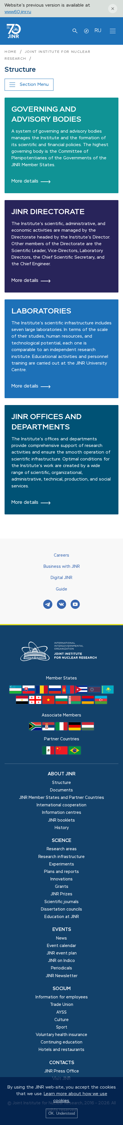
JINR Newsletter (62, 976)
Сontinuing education (61, 1042)
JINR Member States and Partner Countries (61, 798)
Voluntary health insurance (61, 1035)
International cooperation (61, 805)
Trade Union (61, 1005)
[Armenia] (88, 703)
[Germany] (75, 729)
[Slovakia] (29, 692)
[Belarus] (75, 703)
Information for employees (61, 997)
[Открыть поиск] (75, 31)
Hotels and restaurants (61, 1050)
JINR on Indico (61, 961)
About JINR (62, 774)
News (61, 938)
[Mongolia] (68, 692)
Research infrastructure (61, 857)
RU (97, 30)
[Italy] (62, 729)
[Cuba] (81, 692)
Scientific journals (61, 902)
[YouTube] (75, 605)
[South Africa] (35, 729)
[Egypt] (22, 703)
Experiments (61, 864)
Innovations (61, 879)
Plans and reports (61, 872)
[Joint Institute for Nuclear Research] (61, 672)
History (62, 828)
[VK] (61, 605)
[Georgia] (35, 703)
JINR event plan (62, 953)
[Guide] (86, 31)
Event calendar (61, 946)
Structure (61, 783)
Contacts (61, 1063)
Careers (61, 555)
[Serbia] (48, 729)
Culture (61, 1020)
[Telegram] (47, 605)
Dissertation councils (61, 909)
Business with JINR (61, 567)
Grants (61, 887)
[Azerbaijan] (101, 703)
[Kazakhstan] (108, 692)
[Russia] (55, 692)
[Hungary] (88, 729)
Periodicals (61, 968)
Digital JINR (61, 578)
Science (61, 841)
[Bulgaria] (62, 703)
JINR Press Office (61, 1071)
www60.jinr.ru (18, 12)
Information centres (61, 813)
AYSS (61, 1012)
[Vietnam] (48, 703)
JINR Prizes (61, 894)
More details (24, 181)
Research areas (62, 849)
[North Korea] (95, 692)
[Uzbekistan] (16, 692)
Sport (61, 1027)
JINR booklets (61, 820)
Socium (62, 989)
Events (61, 930)
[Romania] (42, 692)
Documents (61, 790)
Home (11, 52)
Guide (61, 589)
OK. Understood (61, 1113)
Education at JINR (61, 917)
